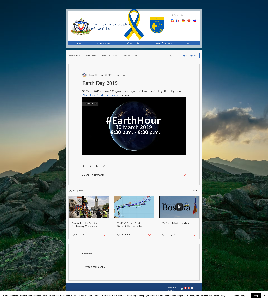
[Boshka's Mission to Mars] (179, 207)
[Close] (264, 295)
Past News (91, 55)
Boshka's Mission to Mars (175, 223)
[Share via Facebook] (83, 166)
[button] (171, 56)
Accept (256, 295)
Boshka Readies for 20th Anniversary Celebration (84, 225)
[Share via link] (104, 166)
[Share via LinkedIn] (97, 166)
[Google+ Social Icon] (189, 288)
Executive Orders (131, 55)
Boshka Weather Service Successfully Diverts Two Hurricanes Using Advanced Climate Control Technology (131, 225)
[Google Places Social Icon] (192, 288)
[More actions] (184, 75)
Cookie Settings (240, 295)
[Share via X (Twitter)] (90, 166)
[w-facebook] (182, 289)
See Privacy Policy (217, 295)
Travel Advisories (109, 55)
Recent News (74, 55)
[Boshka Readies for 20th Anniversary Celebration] (89, 207)
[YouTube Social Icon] (185, 288)
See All (196, 190)
